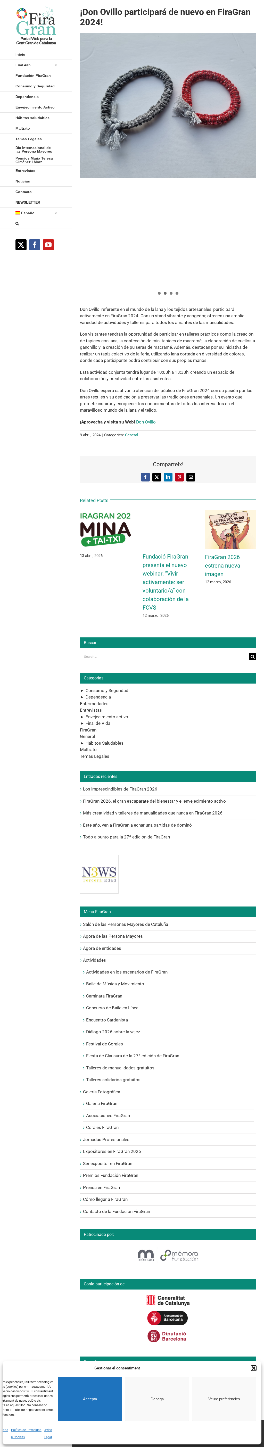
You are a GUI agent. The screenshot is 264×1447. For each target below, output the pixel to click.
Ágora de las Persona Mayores (113, 936)
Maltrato (88, 749)
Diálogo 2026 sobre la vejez (113, 1031)
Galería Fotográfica (101, 1091)
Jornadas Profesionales (106, 1139)
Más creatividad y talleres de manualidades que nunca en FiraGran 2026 (152, 813)
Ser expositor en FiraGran (107, 1163)
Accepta (90, 1399)
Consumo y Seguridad (107, 690)
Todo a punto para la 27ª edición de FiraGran (126, 836)
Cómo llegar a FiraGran (105, 1199)
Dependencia (98, 697)
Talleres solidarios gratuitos (113, 1079)
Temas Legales (94, 756)
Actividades (94, 960)
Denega (157, 1399)
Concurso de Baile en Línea (112, 1007)
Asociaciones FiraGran (108, 1115)
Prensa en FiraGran (101, 1187)
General (131, 435)
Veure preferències (224, 1399)
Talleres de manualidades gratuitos (120, 1067)
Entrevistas (91, 710)
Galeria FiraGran (101, 1103)
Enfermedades (94, 703)
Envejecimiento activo (107, 716)
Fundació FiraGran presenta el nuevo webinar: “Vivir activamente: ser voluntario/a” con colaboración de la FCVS (166, 582)
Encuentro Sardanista (107, 1019)
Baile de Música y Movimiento (115, 983)
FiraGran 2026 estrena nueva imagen (222, 565)
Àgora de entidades (102, 948)
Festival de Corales (104, 1043)
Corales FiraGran (102, 1127)
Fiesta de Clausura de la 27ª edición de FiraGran (132, 1055)
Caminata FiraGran (104, 996)
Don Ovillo (146, 422)
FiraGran (88, 730)
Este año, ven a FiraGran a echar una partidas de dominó (137, 825)
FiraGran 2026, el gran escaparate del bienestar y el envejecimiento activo (154, 801)
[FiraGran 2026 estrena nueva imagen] (230, 512)
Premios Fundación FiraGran (110, 1175)
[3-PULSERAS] (168, 105)
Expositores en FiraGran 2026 (112, 1151)
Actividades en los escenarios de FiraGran (127, 972)
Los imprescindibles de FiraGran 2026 (120, 789)
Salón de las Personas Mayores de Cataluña (125, 924)
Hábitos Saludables (104, 743)
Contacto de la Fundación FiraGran (116, 1211)
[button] (253, 1368)
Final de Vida (98, 723)
